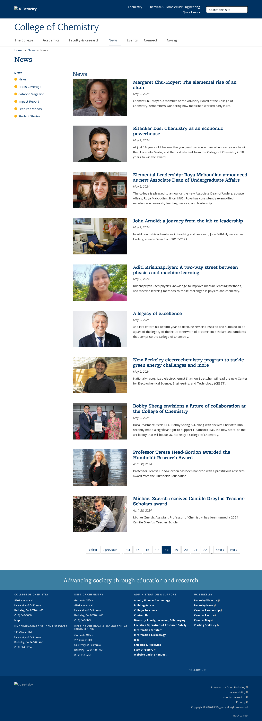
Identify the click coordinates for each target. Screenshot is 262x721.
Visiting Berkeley (206, 625)
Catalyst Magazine (31, 94)
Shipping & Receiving (147, 645)
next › (221, 550)
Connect (151, 40)
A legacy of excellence (157, 313)
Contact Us (141, 615)
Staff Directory (145, 649)
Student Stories (29, 116)
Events (132, 40)
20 (187, 551)
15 (139, 551)
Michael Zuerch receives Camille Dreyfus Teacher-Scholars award (189, 501)
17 (158, 551)
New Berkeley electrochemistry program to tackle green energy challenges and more (188, 362)
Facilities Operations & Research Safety (160, 625)
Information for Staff (147, 630)
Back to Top (240, 715)
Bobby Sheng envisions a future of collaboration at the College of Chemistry (189, 408)
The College (24, 40)
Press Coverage (29, 87)
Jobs (137, 640)
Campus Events (205, 615)
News (113, 40)
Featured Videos (30, 109)
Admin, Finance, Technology (152, 600)
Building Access (144, 605)
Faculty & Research (84, 40)
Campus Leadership (208, 610)
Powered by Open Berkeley (229, 687)
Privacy (242, 702)
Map (17, 620)
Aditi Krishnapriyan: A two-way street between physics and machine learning (185, 270)
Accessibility (239, 692)
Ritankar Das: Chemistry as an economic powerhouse (178, 131)
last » (235, 550)
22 (206, 551)
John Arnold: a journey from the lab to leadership (188, 220)
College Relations (145, 610)
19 (177, 551)
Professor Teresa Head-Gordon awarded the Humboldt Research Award (181, 454)
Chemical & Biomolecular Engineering (174, 7)
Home (18, 50)
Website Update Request (150, 654)
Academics (51, 40)
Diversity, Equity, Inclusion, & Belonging (159, 620)
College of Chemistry (56, 27)
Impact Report (28, 101)
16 (149, 551)
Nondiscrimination (235, 697)
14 (129, 551)
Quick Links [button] (190, 12)
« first (94, 550)
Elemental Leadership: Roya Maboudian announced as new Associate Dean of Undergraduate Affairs (190, 177)
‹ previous (111, 550)
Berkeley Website (207, 600)
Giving (172, 40)
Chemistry (135, 7)
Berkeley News (205, 605)
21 (197, 551)
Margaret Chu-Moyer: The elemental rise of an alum (184, 84)
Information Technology (150, 635)
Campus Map (203, 620)
